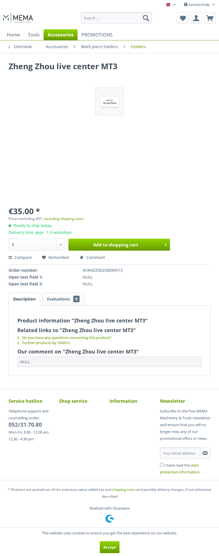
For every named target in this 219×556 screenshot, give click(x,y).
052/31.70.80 (25, 424)
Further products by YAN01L (45, 342)
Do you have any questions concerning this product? (66, 337)
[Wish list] (182, 18)
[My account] (196, 18)
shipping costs (123, 489)
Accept (109, 547)
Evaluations (62, 299)
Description (24, 299)
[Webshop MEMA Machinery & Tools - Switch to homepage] (18, 19)
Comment (95, 257)
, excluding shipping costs (63, 218)
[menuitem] (116, 18)
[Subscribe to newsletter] (205, 453)
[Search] (146, 18)
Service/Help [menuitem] (199, 4)
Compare (22, 257)
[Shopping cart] (210, 18)
